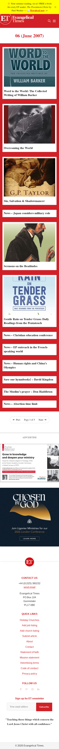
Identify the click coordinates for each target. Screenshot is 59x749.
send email (29, 587)
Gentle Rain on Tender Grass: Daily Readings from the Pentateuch (26, 321)
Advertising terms (29, 663)
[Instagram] (32, 689)
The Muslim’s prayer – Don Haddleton (28, 391)
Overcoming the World (18, 148)
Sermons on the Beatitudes (20, 266)
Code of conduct (29, 668)
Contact (29, 647)
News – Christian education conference (28, 335)
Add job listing (29, 625)
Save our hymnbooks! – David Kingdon (28, 379)
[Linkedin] (38, 689)
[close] (55, 7)
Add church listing (29, 631)
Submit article (29, 636)
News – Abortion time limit (20, 404)
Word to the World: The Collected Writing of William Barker (25, 93)
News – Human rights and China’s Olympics (25, 365)
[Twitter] (26, 689)
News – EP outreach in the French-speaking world (26, 349)
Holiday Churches (29, 620)
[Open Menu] (54, 21)
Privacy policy (29, 673)
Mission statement (29, 657)
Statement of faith (29, 652)
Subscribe (44, 706)
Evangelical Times (33, 745)
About (29, 641)
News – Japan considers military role (27, 213)
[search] (49, 21)
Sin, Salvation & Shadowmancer (24, 201)
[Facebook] (20, 689)
